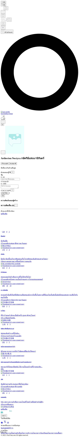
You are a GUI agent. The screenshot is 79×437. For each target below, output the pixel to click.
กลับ (4, 2)
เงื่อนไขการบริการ (25, 433)
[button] (39, 246)
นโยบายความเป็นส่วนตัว (10, 433)
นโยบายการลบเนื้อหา (54, 433)
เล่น (3, 195)
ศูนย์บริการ (9, 428)
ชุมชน (3, 428)
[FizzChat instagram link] (8, 423)
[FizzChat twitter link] (5, 423)
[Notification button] (6, 8)
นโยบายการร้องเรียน (39, 433)
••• (2, 124)
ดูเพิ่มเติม (4, 214)
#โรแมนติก (5, 163)
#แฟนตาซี (13, 163)
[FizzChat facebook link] (2, 423)
